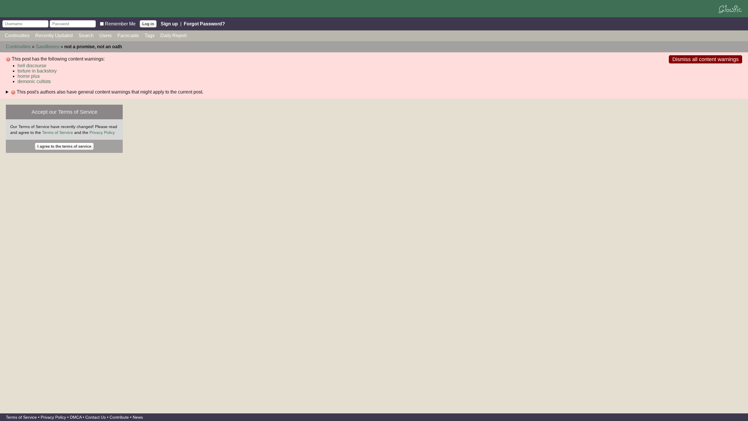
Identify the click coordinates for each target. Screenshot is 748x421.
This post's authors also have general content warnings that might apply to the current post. (109, 91)
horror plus (29, 76)
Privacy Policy (102, 132)
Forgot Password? (204, 23)
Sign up (169, 23)
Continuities (17, 35)
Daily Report (173, 35)
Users (105, 35)
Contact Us (95, 417)
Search (86, 35)
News (138, 417)
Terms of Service (57, 132)
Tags (150, 35)
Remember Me (120, 23)
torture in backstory (37, 70)
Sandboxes (47, 46)
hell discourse (32, 65)
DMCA (76, 417)
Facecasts (128, 35)
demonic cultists (34, 81)
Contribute (119, 417)
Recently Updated (54, 35)
